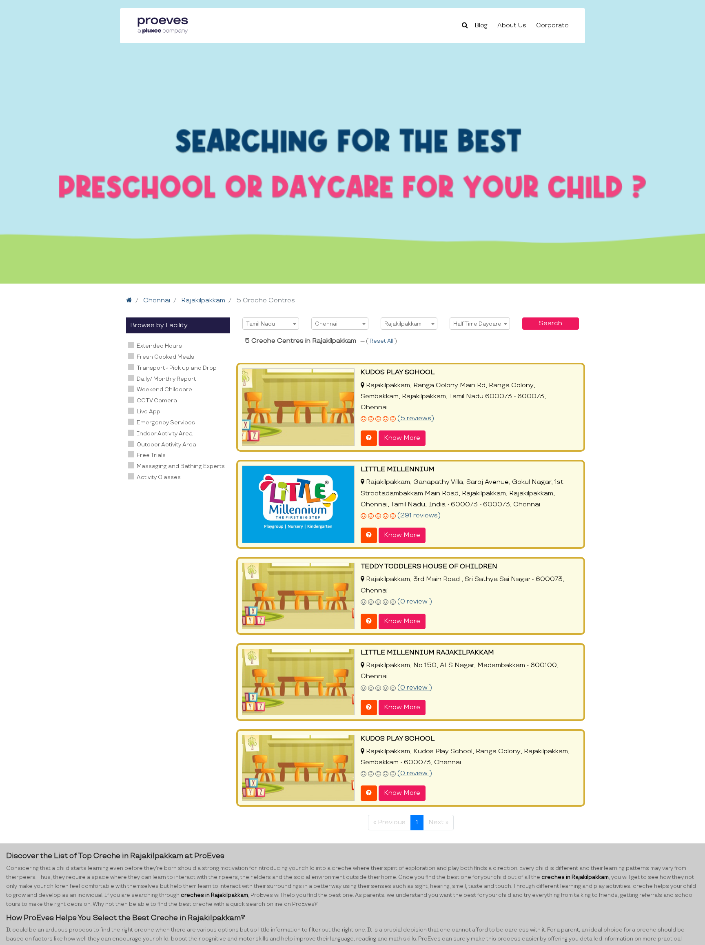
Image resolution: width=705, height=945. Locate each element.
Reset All (382, 341)
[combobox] (270, 323)
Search (550, 323)
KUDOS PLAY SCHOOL (398, 372)
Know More (402, 438)
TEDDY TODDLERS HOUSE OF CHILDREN (429, 566)
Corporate (552, 25)
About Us (511, 25)
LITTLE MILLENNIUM (398, 469)
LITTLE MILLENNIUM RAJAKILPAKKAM (427, 653)
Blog (481, 25)
